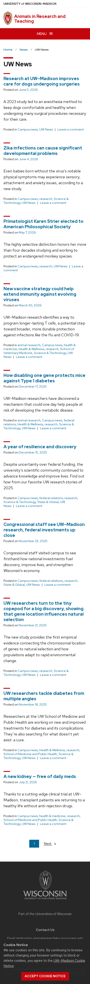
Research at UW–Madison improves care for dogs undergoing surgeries (41, 81)
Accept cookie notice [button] (45, 976)
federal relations (51, 498)
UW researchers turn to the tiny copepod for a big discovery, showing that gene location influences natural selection (43, 611)
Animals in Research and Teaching (40, 19)
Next (52, 843)
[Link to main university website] (45, 900)
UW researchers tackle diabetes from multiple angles (43, 696)
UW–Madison (29, 4)
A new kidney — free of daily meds (39, 776)
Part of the (45, 914)
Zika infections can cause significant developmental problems (42, 150)
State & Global (48, 502)
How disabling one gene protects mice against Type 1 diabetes (44, 378)
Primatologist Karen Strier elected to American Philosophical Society (43, 224)
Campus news (27, 129)
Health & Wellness (31, 349)
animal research (28, 345)
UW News (46, 129)
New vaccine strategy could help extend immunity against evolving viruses (39, 294)
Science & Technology (50, 353)
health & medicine (52, 816)
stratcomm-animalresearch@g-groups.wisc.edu (49, 938)
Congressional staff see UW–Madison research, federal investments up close (44, 530)
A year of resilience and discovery (39, 447)
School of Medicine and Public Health (30, 754)
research (45, 199)
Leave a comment (70, 129)
